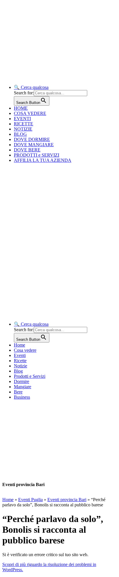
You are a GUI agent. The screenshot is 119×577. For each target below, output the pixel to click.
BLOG (20, 134)
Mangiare (22, 386)
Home (19, 344)
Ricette (20, 360)
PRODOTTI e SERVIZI (36, 155)
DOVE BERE (27, 149)
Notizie (20, 365)
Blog (18, 371)
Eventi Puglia (30, 499)
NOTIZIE (23, 129)
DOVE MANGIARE (34, 144)
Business (22, 397)
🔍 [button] (31, 87)
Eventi (20, 355)
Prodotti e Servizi (29, 376)
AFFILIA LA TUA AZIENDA (42, 160)
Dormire (21, 381)
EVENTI (22, 118)
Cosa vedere (25, 350)
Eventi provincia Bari (66, 499)
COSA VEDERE (30, 113)
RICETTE (23, 123)
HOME (21, 108)
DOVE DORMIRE (32, 139)
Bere (18, 391)
